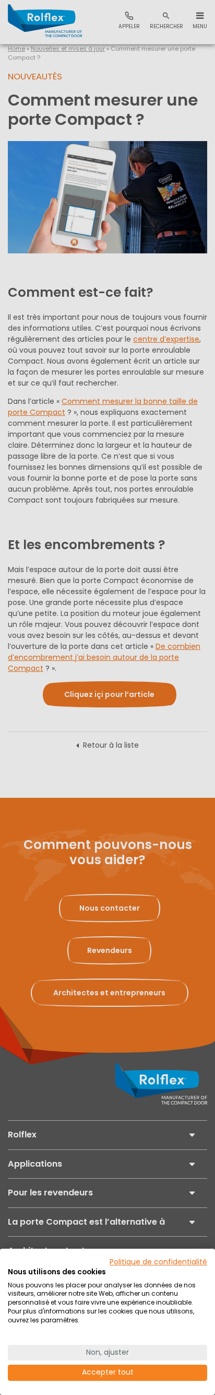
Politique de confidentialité (158, 1262)
